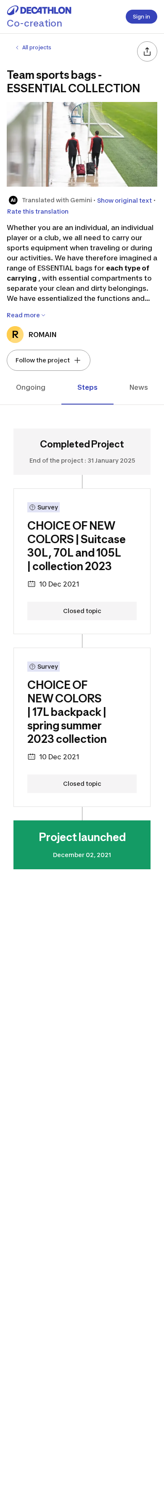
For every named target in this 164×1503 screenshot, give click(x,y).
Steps (87, 387)
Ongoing (30, 387)
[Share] (147, 51)
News (139, 387)
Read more (23, 315)
